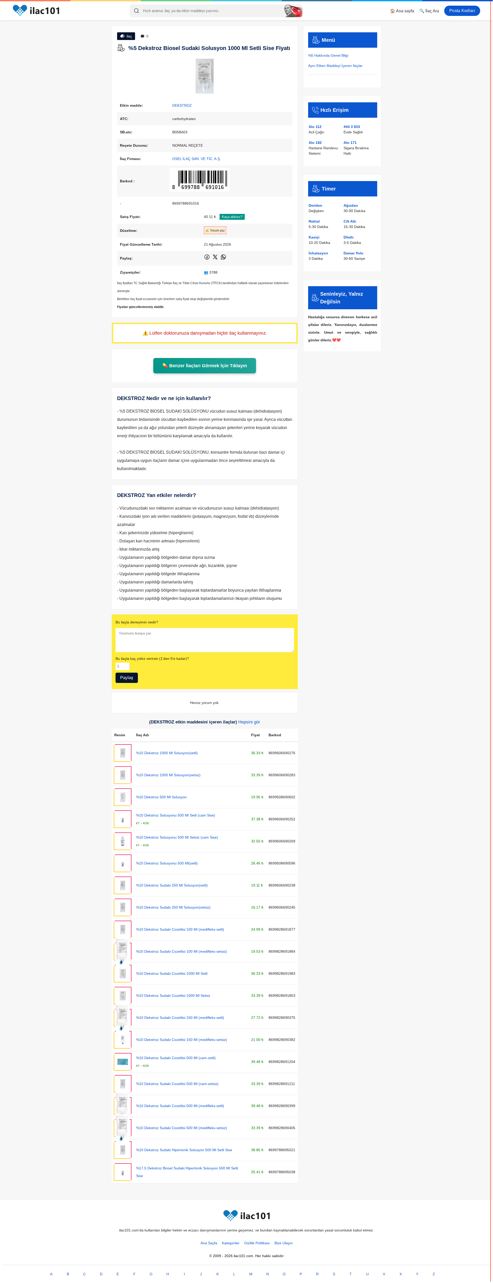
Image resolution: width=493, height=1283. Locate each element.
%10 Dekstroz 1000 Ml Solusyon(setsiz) (168, 775)
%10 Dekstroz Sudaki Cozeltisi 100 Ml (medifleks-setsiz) (181, 951)
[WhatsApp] (223, 259)
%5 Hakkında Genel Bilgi (328, 55)
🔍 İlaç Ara (429, 11)
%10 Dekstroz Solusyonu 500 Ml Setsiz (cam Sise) (177, 837)
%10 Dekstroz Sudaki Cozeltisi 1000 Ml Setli (171, 973)
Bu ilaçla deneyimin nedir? (137, 622)
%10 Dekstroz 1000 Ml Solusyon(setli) (167, 753)
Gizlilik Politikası (257, 1243)
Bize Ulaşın (283, 1243)
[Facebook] (207, 259)
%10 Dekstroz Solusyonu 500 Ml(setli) (167, 863)
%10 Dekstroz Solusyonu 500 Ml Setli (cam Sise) (175, 815)
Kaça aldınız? (232, 217)
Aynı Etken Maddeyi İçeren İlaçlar (335, 66)
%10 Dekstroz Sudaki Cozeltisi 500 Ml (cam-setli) (176, 1058)
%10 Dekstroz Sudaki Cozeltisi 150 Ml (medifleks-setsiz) (181, 1040)
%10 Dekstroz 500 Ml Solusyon (161, 797)
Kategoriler (231, 1243)
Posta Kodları (462, 10)
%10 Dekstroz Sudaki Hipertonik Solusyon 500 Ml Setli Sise (184, 1150)
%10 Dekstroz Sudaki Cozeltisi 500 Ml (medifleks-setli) (180, 1106)
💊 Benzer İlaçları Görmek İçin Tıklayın (204, 365)
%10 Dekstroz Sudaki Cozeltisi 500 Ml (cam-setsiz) (177, 1084)
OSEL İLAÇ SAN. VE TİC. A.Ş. (196, 159)
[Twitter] (215, 259)
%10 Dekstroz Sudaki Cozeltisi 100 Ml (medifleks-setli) (180, 929)
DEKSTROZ (182, 105)
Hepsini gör (249, 722)
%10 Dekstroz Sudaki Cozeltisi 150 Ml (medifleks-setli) (180, 1018)
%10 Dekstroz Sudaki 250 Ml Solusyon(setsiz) (173, 907)
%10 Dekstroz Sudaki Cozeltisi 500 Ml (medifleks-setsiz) (181, 1128)
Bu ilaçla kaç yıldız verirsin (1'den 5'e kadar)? (152, 659)
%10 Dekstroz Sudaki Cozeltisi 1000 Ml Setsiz (173, 995)
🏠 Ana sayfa (402, 11)
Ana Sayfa (209, 1243)
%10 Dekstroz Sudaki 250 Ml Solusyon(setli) (172, 885)
